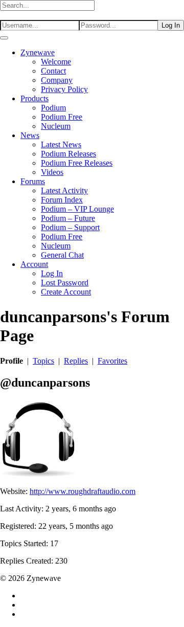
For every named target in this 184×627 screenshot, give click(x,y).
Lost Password (64, 282)
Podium (53, 107)
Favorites (112, 360)
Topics (43, 360)
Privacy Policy (64, 89)
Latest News (61, 144)
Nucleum (56, 126)
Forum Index (62, 199)
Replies (76, 360)
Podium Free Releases (76, 163)
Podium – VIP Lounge (77, 209)
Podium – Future (68, 218)
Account (34, 264)
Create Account (66, 291)
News (29, 135)
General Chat (62, 255)
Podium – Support (70, 227)
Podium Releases (68, 153)
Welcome (56, 61)
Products (34, 98)
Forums (32, 181)
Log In (52, 273)
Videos (52, 172)
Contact (53, 70)
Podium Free (61, 117)
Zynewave (37, 52)
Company (57, 80)
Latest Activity (64, 190)
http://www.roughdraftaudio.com (82, 491)
